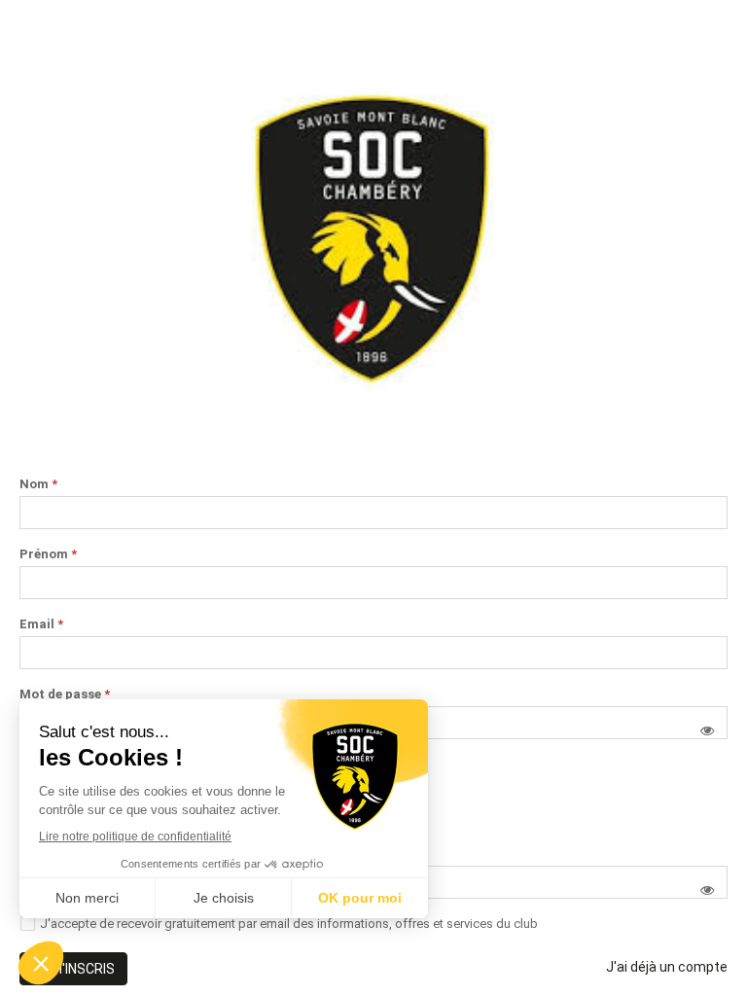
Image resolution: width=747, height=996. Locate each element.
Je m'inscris (73, 969)
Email (41, 624)
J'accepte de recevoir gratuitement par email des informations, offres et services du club (289, 923)
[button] (707, 730)
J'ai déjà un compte (667, 967)
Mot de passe (64, 694)
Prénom (48, 554)
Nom (38, 484)
